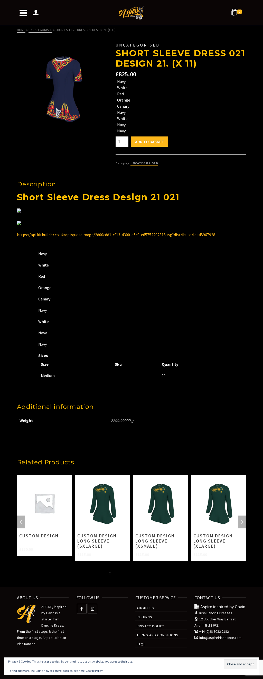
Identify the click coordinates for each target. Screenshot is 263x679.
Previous (21, 522)
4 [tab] (128, 573)
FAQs (141, 644)
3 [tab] (122, 573)
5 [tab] (134, 573)
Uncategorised (144, 163)
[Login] (36, 13)
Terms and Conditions (158, 635)
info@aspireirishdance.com (220, 637)
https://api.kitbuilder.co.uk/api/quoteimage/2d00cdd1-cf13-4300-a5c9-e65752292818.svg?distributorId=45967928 (116, 234)
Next (242, 522)
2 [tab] (116, 573)
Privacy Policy (150, 626)
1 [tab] (109, 573)
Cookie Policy (94, 671)
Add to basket (149, 141)
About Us (145, 608)
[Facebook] (82, 608)
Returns (144, 617)
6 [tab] (140, 573)
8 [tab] (153, 573)
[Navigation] (23, 13)
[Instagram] (92, 608)
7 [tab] (146, 573)
